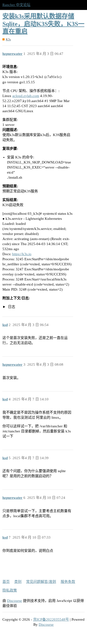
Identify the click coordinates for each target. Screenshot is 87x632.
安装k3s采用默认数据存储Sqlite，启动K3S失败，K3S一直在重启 (43, 24)
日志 (11, 307)
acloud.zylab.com (25, 96)
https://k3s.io (21, 254)
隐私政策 (9, 590)
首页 (6, 582)
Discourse (14, 601)
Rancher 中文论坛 (16, 5)
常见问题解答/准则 (41, 582)
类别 (18, 582)
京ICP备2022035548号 (51, 619)
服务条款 (68, 582)
